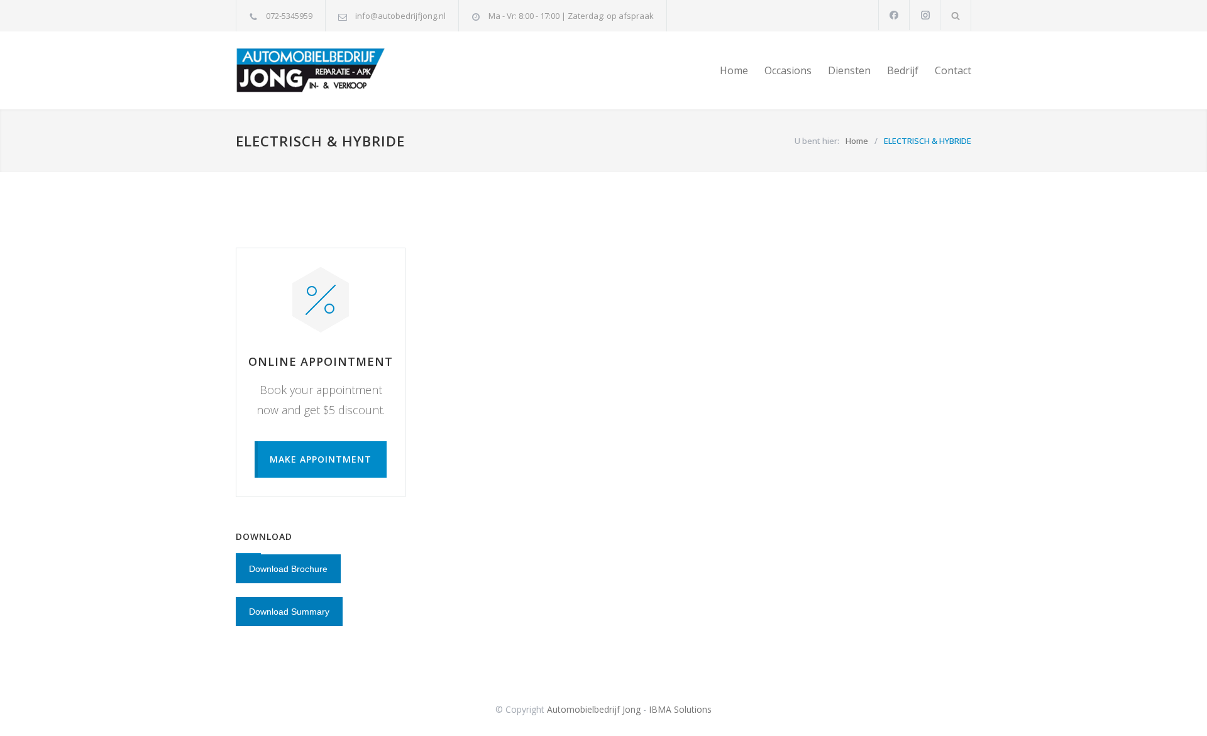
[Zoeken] (955, 15)
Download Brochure (288, 569)
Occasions (788, 70)
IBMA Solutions (680, 709)
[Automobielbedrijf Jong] (352, 70)
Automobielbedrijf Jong (594, 709)
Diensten (849, 70)
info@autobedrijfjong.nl (400, 15)
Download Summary (289, 612)
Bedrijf (902, 70)
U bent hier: (817, 140)
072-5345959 (289, 15)
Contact (953, 70)
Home (734, 70)
